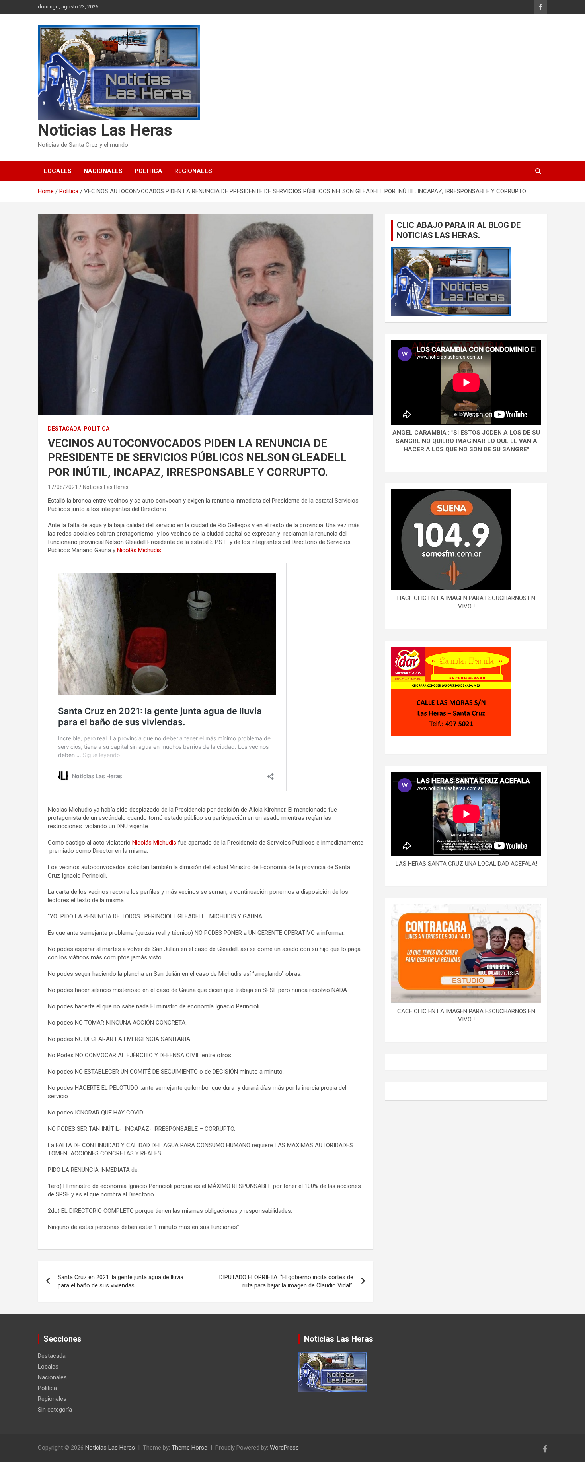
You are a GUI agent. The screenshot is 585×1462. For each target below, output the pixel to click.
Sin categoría (55, 1409)
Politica (148, 171)
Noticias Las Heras (105, 130)
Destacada (64, 428)
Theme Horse (189, 1447)
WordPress (284, 1447)
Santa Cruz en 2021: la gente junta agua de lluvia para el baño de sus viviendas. (120, 1281)
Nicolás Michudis (139, 550)
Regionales (193, 171)
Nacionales (103, 171)
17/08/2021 (63, 487)
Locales (58, 171)
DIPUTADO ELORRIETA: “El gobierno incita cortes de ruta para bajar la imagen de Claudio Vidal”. (286, 1281)
